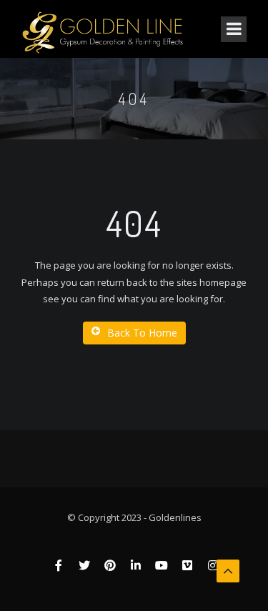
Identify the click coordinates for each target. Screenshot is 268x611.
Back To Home (142, 332)
